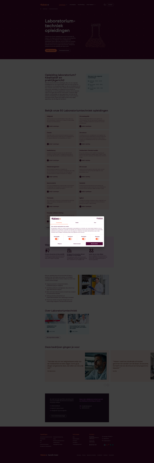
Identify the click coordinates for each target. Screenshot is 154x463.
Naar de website (94, 243)
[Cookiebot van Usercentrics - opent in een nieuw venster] (97, 219)
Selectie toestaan (77, 243)
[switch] (70, 239)
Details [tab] (77, 222)
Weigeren (60, 243)
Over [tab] (95, 222)
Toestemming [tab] (59, 222)
